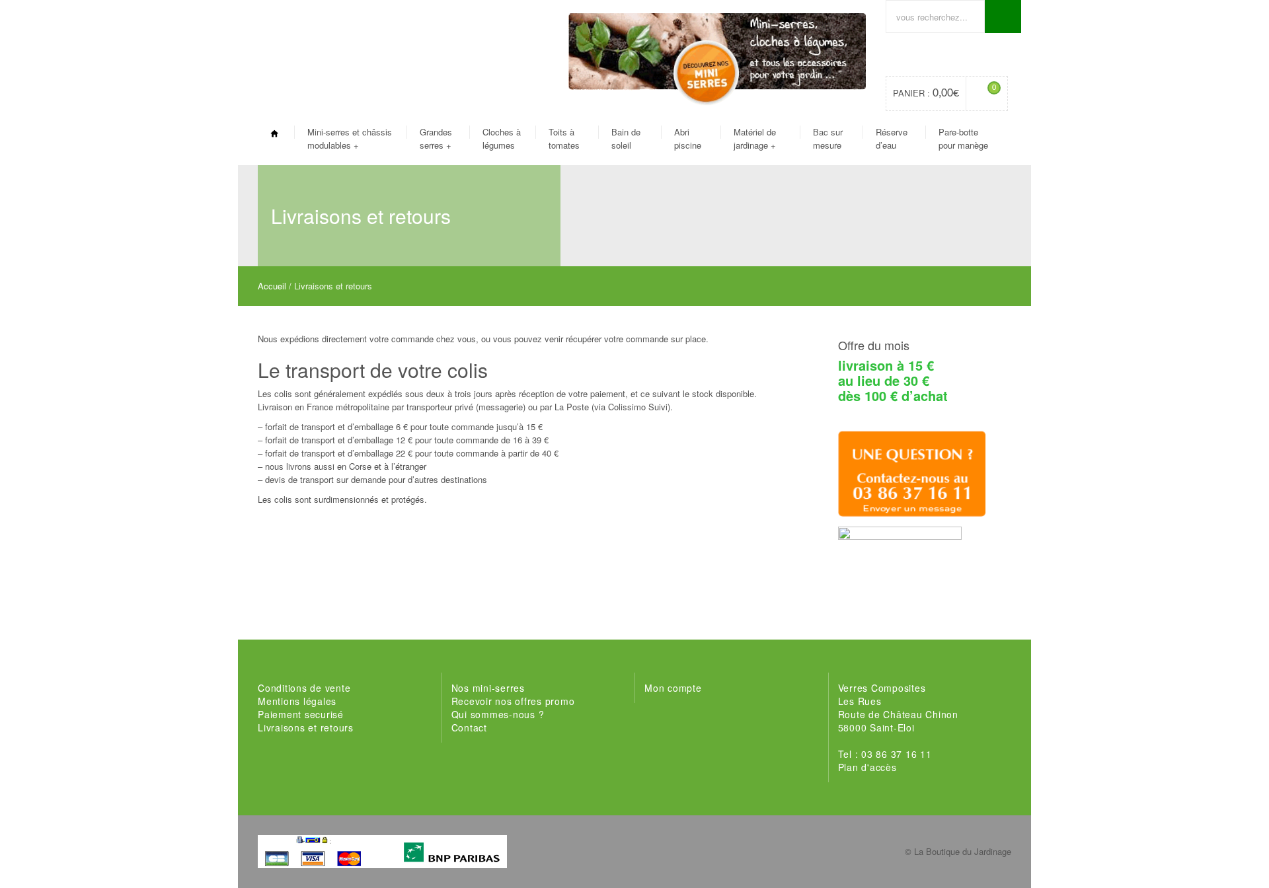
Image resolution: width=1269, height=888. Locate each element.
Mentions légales (297, 701)
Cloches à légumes (501, 138)
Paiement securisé (301, 714)
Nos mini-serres (488, 687)
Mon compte (673, 687)
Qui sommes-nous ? (498, 714)
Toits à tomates (564, 138)
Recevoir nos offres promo (513, 701)
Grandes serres (436, 138)
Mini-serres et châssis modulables (349, 138)
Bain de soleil (625, 138)
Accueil (272, 285)
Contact (469, 727)
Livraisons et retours (306, 727)
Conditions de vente (304, 687)
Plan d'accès (867, 767)
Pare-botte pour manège (963, 138)
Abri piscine (687, 138)
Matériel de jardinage (755, 138)
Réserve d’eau (891, 138)
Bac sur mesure (828, 138)
